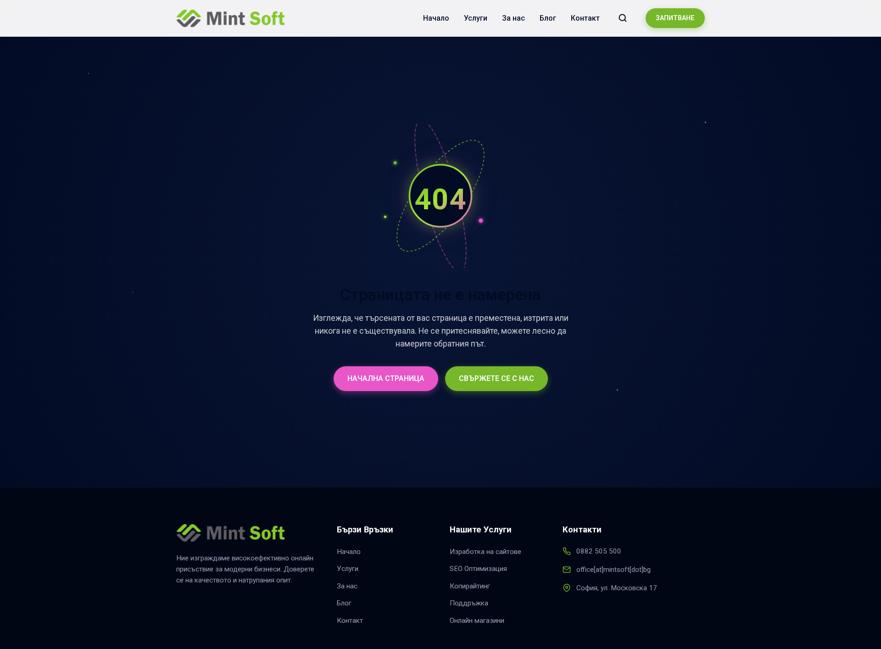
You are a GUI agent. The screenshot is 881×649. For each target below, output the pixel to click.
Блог (548, 18)
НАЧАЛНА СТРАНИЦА (385, 378)
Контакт (585, 18)
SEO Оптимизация (478, 569)
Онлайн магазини (477, 620)
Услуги (475, 18)
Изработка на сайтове (485, 552)
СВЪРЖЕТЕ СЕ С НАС (496, 378)
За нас (513, 18)
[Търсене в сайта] (622, 18)
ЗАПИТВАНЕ (675, 18)
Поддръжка (469, 603)
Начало (436, 18)
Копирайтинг (470, 586)
